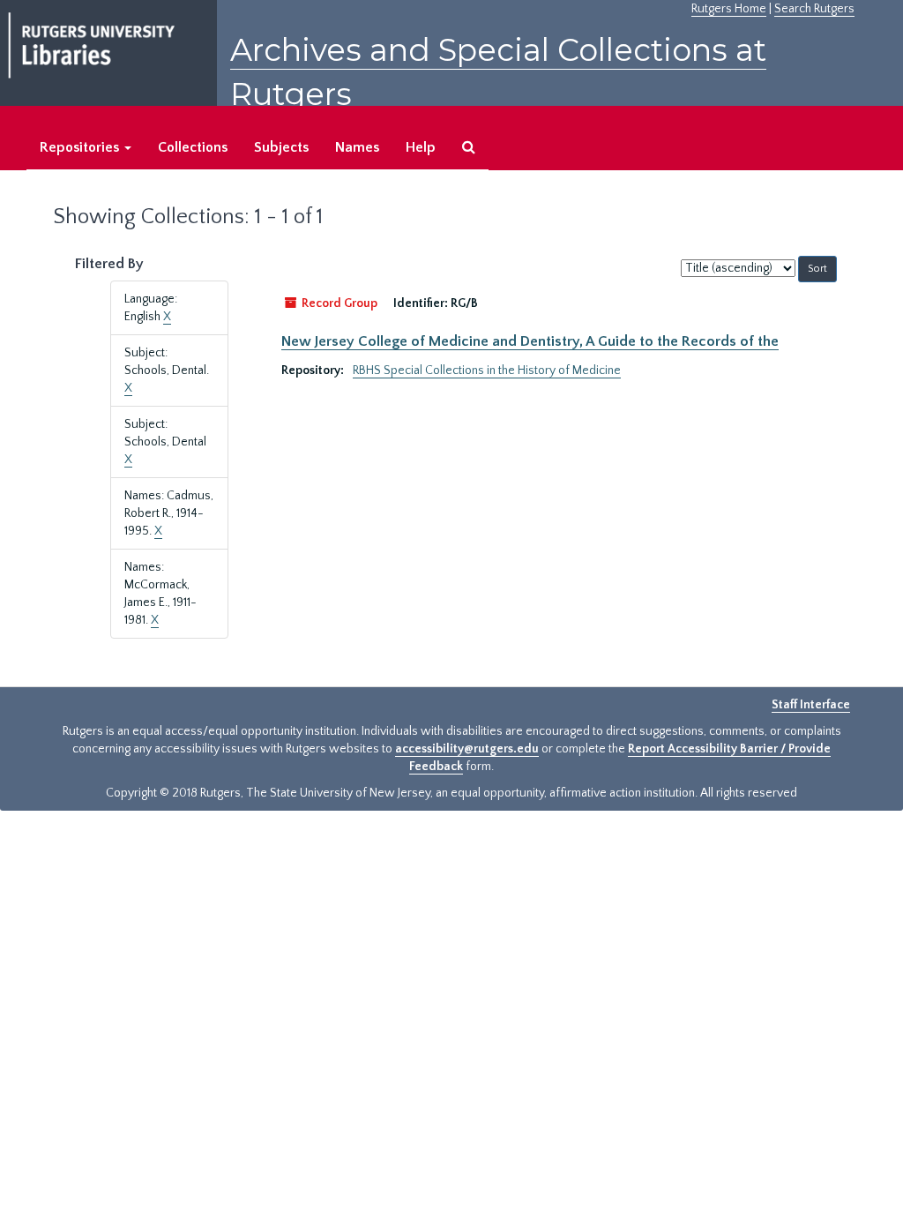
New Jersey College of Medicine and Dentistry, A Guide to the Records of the (530, 341)
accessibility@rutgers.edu (467, 749)
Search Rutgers (814, 9)
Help (421, 147)
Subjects (281, 147)
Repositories (81, 147)
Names (357, 147)
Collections (193, 147)
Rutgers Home (728, 9)
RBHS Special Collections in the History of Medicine (487, 370)
